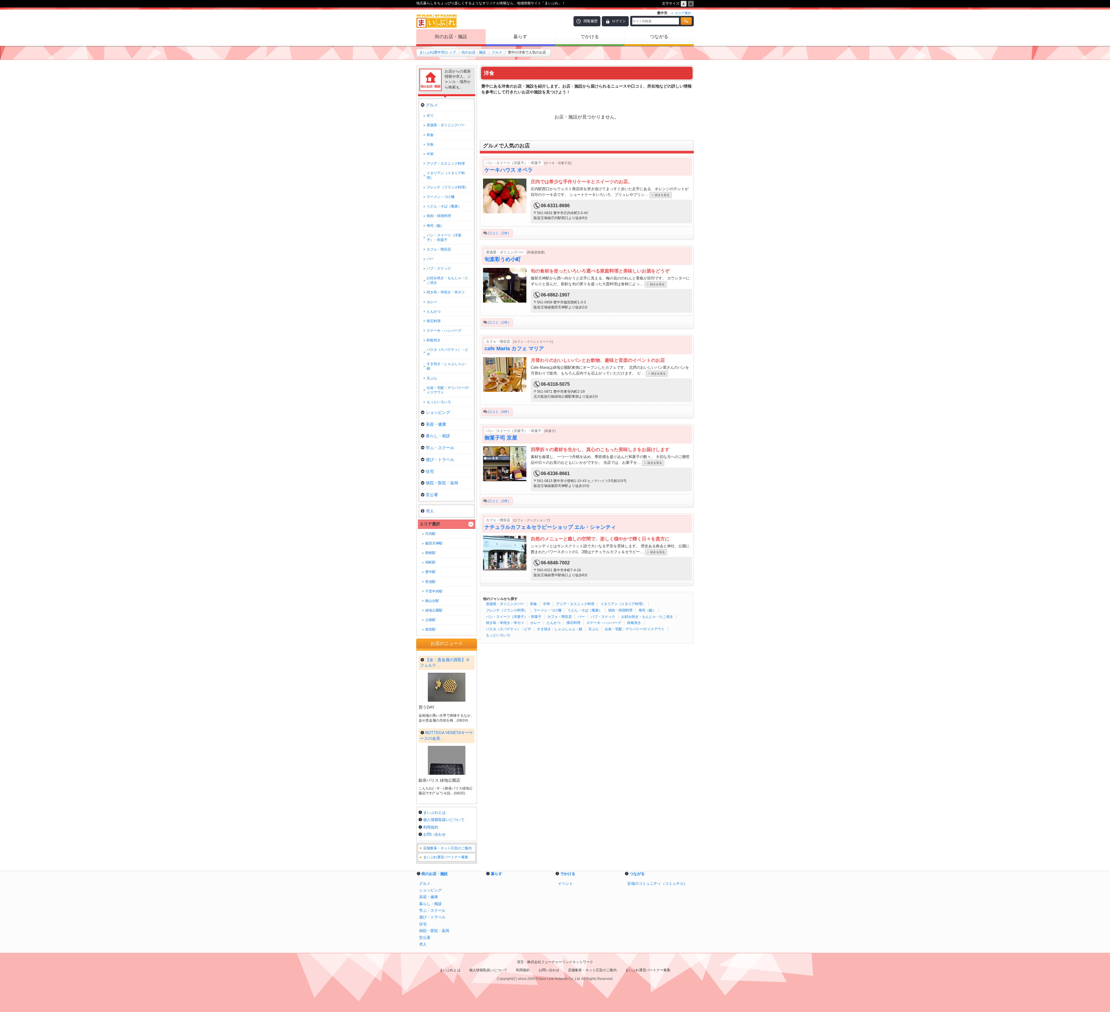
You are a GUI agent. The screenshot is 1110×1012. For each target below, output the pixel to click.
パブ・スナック (603, 617)
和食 (533, 604)
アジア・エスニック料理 (575, 604)
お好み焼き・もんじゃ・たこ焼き (647, 617)
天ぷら (593, 629)
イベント (565, 883)
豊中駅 (430, 572)
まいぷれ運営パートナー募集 (445, 857)
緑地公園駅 (434, 610)
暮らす (520, 36)
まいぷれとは (434, 812)
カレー (535, 623)
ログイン (619, 21)
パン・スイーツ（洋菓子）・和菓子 (513, 617)
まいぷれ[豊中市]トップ (437, 52)
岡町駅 (430, 562)
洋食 (430, 144)
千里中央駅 (434, 591)
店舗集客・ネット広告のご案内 (447, 848)
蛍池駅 (430, 581)
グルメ (497, 52)
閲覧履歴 (590, 21)
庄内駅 (430, 533)
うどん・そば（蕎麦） (584, 610)
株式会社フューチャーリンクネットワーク (560, 962)
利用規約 (430, 827)
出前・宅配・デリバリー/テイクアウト (635, 629)
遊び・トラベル (440, 459)
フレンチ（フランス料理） (507, 610)
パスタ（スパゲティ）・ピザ (508, 629)
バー (581, 617)
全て (430, 115)
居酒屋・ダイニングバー (505, 604)
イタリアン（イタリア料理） (622, 604)
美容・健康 (436, 424)
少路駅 (430, 620)
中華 (546, 604)
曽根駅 (430, 553)
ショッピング (438, 412)
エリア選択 (430, 524)
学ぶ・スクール (440, 447)
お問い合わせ (434, 834)
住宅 (430, 471)
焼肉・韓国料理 (620, 610)
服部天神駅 (434, 543)
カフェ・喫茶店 (559, 617)
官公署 (432, 494)
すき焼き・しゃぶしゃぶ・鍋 (559, 629)
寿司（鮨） (647, 610)
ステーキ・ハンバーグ (604, 623)
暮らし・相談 (438, 435)
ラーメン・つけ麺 (547, 610)
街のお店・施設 (451, 36)
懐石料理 (573, 623)
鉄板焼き (634, 623)
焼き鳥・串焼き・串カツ (505, 623)
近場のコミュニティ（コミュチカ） (657, 883)
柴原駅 (430, 629)
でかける (589, 36)
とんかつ (553, 623)
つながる (659, 36)
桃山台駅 (432, 601)
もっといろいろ (498, 635)
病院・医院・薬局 (442, 483)
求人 (430, 511)
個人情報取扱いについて (444, 820)
